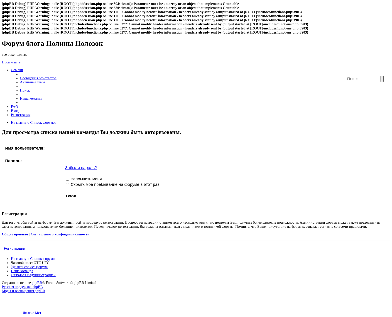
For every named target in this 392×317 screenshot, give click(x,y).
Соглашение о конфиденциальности (60, 234)
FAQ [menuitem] (14, 107)
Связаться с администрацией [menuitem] (33, 275)
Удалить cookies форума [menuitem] (29, 267)
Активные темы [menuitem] (32, 82)
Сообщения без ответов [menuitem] (38, 78)
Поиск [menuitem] (25, 90)
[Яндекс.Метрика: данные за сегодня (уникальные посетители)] (32, 312)
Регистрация (14, 248)
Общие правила (15, 234)
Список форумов (43, 259)
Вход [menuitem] (15, 111)
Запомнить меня (86, 179)
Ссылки (17, 70)
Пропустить (11, 62)
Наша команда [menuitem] (31, 98)
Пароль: (13, 161)
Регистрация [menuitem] (20, 115)
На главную (20, 259)
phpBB (37, 283)
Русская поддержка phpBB (22, 287)
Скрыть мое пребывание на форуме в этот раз (114, 184)
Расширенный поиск (385, 76)
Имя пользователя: (25, 148)
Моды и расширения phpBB (23, 291)
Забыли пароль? (81, 167)
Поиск (382, 79)
